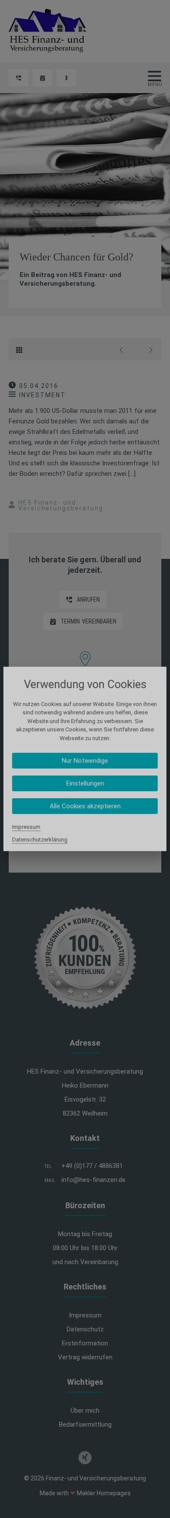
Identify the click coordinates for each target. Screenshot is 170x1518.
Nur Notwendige (85, 761)
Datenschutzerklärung (40, 839)
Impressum (26, 827)
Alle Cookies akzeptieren (84, 806)
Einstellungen (85, 783)
